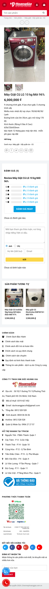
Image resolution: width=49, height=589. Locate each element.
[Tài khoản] (37, 5)
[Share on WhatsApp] (6, 150)
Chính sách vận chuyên (16, 355)
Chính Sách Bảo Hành (16, 337)
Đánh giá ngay (24, 209)
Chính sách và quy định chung (18, 351)
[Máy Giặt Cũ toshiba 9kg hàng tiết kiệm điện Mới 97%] (14, 298)
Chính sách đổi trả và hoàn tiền (19, 346)
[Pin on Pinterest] (26, 150)
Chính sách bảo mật (14, 341)
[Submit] (43, 13)
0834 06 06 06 (23, 415)
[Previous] (8, 54)
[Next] (40, 54)
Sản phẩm (18, 18)
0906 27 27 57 (28, 424)
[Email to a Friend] (21, 150)
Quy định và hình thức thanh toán (20, 360)
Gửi (24, 259)
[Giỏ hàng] (44, 5)
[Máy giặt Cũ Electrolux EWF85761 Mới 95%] (35, 298)
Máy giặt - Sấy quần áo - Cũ (34, 18)
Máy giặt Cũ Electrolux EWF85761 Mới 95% (35, 312)
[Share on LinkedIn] (31, 150)
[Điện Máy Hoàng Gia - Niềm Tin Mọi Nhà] (20, 5)
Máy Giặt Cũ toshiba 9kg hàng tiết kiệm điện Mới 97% (13, 312)
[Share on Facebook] (11, 150)
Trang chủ (8, 18)
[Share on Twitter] (16, 150)
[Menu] (4, 5)
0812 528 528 (21, 410)
